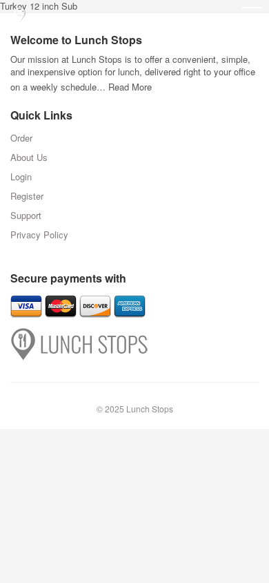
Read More (130, 86)
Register (26, 195)
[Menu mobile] (251, 17)
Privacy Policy (39, 234)
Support (25, 215)
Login (21, 176)
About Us (29, 157)
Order (21, 137)
